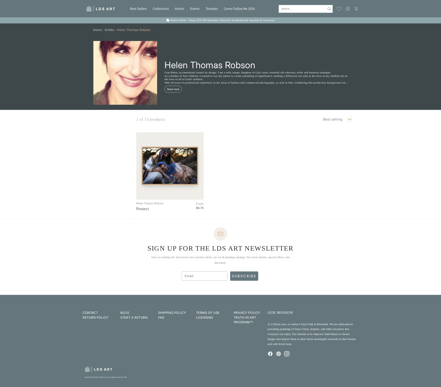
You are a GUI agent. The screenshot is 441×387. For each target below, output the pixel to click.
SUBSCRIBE (244, 276)
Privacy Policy (247, 312)
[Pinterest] (278, 355)
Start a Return (133, 317)
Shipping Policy (172, 312)
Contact (90, 312)
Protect (142, 209)
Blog (124, 312)
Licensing (204, 317)
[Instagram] (287, 355)
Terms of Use (208, 312)
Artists (109, 29)
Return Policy (96, 317)
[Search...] (329, 9)
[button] (161, 8)
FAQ (161, 317)
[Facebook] (270, 355)
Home (97, 29)
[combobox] (306, 9)
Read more (173, 89)
